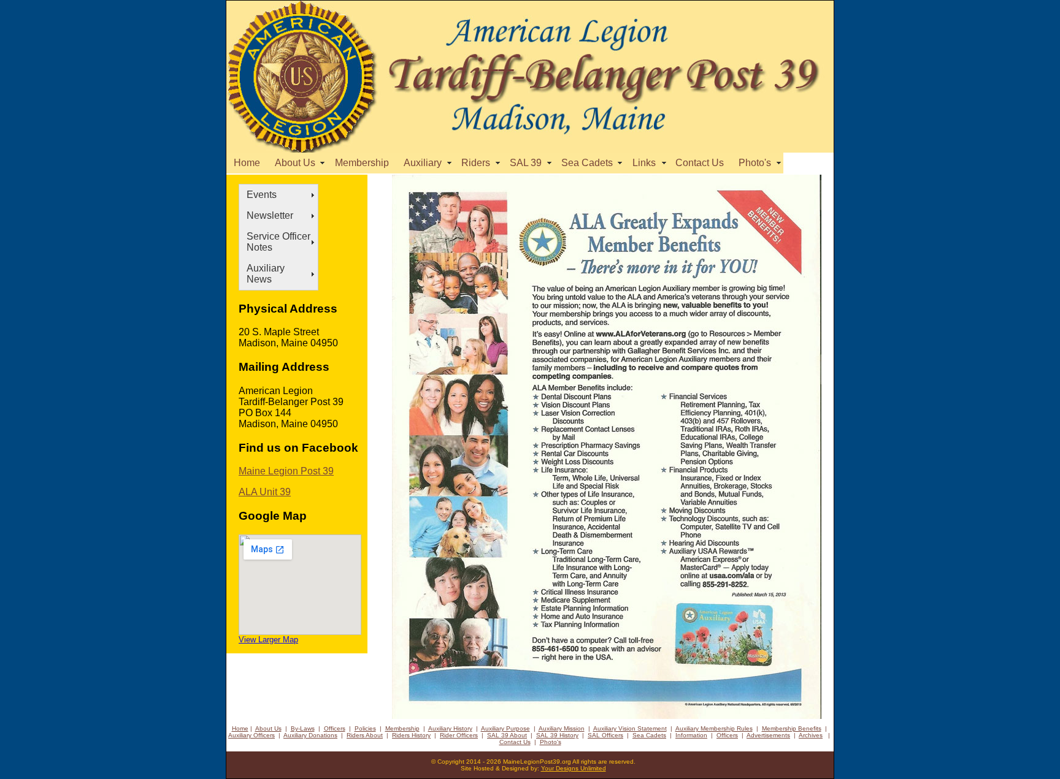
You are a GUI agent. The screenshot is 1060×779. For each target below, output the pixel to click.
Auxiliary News (266, 273)
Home (247, 163)
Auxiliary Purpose (505, 728)
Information (691, 735)
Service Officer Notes (278, 242)
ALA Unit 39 (265, 492)
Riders (478, 163)
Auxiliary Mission (562, 728)
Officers (334, 728)
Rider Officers (459, 735)
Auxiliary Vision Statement (630, 728)
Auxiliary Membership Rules (714, 728)
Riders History (411, 735)
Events (262, 194)
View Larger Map (268, 639)
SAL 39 (528, 163)
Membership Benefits (791, 728)
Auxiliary (425, 163)
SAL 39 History (557, 735)
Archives (811, 735)
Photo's (757, 163)
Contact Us (699, 163)
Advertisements (768, 735)
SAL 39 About (507, 735)
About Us (297, 163)
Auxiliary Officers (251, 735)
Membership (362, 163)
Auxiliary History (450, 728)
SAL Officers (605, 735)
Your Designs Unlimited (573, 768)
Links (646, 163)
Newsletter (270, 215)
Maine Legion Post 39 (286, 471)
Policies (365, 728)
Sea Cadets (589, 163)
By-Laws (303, 728)
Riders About (365, 735)
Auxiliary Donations (310, 735)
